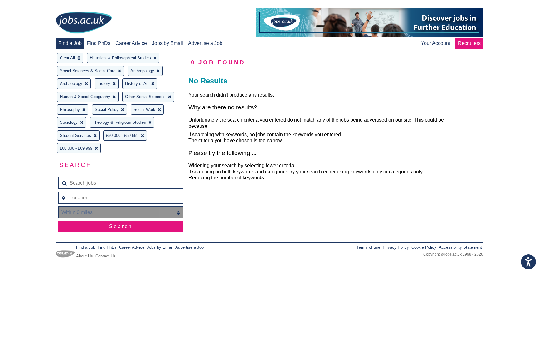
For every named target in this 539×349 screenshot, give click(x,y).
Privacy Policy (396, 247)
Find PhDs (98, 43)
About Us (84, 256)
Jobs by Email (167, 43)
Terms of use (368, 247)
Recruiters (469, 43)
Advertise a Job (205, 43)
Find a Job (70, 43)
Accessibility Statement (460, 247)
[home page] (84, 23)
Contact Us (105, 256)
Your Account (435, 43)
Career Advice (131, 43)
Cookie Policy (423, 247)
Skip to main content (24, 5)
